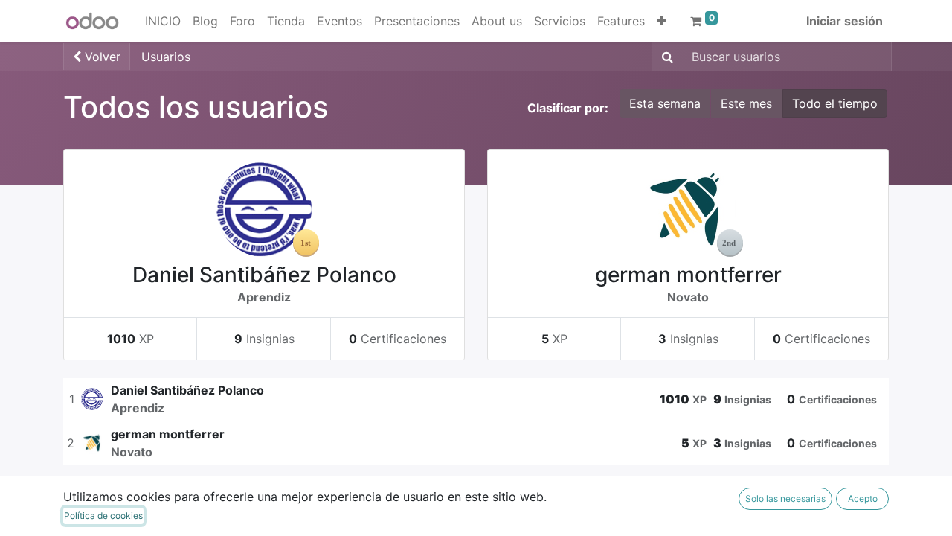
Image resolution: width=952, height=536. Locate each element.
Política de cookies (103, 515)
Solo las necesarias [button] (785, 498)
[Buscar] (664, 56)
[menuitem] (163, 21)
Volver (100, 56)
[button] (661, 21)
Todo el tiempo (835, 103)
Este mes (746, 103)
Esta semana (665, 103)
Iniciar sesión (844, 20)
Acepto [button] (863, 498)
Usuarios (165, 56)
